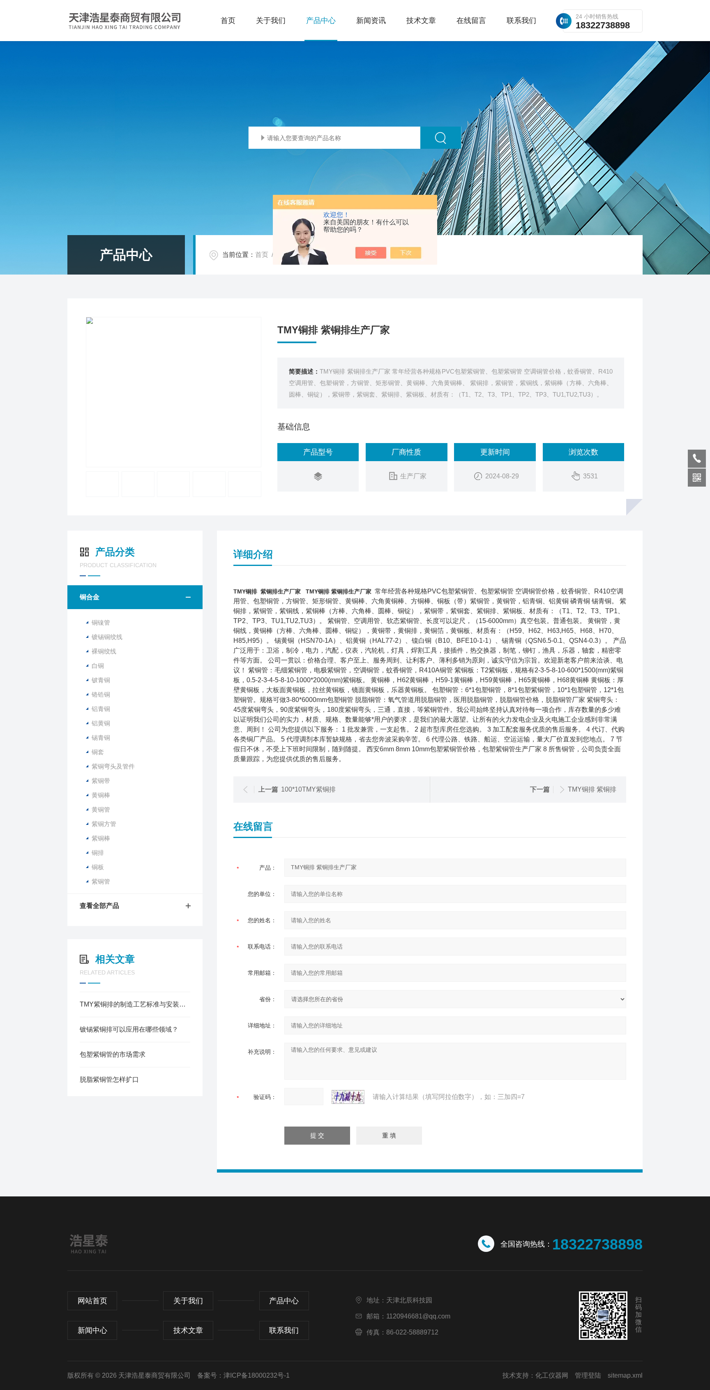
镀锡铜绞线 (107, 636)
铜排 (98, 852)
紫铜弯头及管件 (113, 766)
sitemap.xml (625, 1375)
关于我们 (271, 20)
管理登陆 (588, 1375)
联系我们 (521, 20)
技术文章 (421, 20)
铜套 (98, 751)
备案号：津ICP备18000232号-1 (243, 1375)
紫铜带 (101, 780)
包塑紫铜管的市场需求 (112, 1054)
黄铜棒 (101, 795)
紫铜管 (101, 881)
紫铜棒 (101, 838)
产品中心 (321, 20)
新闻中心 (92, 1330)
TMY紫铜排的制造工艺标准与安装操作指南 (135, 1004)
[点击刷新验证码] (348, 1097)
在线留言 (471, 20)
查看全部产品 (99, 905)
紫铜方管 (104, 823)
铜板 (98, 867)
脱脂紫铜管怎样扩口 (109, 1079)
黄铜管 (101, 809)
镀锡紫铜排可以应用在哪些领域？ (129, 1029)
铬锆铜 (101, 694)
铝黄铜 (101, 723)
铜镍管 (101, 622)
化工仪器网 (551, 1375)
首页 (228, 20)
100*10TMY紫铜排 (308, 789)
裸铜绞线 (104, 651)
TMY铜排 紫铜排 (592, 789)
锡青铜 (101, 737)
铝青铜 (101, 708)
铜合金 (89, 596)
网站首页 (92, 1301)
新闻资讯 (371, 20)
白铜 (98, 665)
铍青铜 (101, 680)
